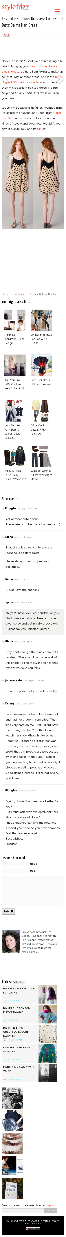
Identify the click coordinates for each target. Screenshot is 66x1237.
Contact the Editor (39, 1221)
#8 (3, 791)
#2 (3, 537)
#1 (3, 509)
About (55, 1221)
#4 (3, 603)
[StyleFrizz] (15, 11)
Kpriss (51, 1205)
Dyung (9, 703)
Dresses (34, 294)
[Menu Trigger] (58, 9)
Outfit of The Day (47, 294)
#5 (3, 642)
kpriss (24, 294)
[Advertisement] (33, 49)
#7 (3, 704)
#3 (3, 579)
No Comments (15, 1000)
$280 (40, 129)
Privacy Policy (33, 1223)
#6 (3, 681)
